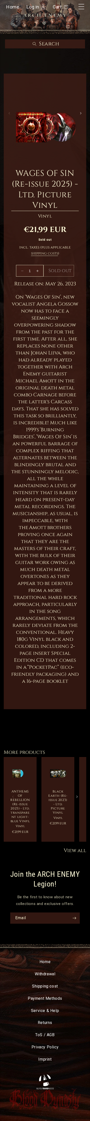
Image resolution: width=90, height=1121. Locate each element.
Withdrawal (45, 974)
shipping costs (44, 253)
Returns (45, 1022)
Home (12, 6)
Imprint (45, 1059)
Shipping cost (45, 986)
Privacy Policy (45, 1047)
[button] (45, 43)
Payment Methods (45, 998)
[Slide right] (80, 113)
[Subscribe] (74, 918)
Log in (32, 7)
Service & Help (45, 1010)
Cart (59, 6)
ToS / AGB (44, 1034)
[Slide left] (9, 113)
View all (75, 850)
